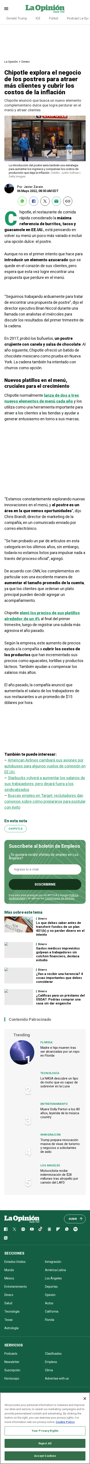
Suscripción (12, 1370)
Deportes (51, 1286)
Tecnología (49, 1073)
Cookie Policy (65, 1422)
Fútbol (53, 18)
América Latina (55, 1270)
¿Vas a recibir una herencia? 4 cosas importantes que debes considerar (59, 978)
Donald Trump (17, 18)
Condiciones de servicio (59, 898)
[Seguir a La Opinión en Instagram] (23, 1229)
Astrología (11, 1328)
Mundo (9, 1270)
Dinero (25, 61)
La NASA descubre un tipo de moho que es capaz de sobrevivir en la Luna (59, 1082)
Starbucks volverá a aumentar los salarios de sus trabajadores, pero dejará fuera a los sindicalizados (44, 784)
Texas (8, 1320)
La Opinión (11, 61)
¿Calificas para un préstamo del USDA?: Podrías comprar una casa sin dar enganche (60, 999)
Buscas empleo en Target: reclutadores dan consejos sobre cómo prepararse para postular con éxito (45, 801)
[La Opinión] (45, 8)
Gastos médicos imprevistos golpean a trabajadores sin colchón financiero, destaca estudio (58, 954)
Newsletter (11, 1362)
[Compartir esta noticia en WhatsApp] (22, 201)
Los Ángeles (50, 1165)
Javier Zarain (33, 187)
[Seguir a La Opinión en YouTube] (32, 1229)
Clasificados (53, 1353)
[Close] (85, 1398)
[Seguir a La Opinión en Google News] (49, 1229)
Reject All (45, 1443)
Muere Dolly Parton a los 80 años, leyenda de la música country (60, 1113)
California (51, 1311)
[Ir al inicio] (21, 1219)
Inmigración (50, 1134)
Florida (46, 1042)
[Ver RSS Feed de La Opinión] (5, 1238)
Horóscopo (11, 1378)
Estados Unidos (15, 1261)
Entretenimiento (54, 1103)
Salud (8, 1303)
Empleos (51, 1362)
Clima (49, 1370)
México (9, 1278)
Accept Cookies (45, 1455)
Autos (49, 1303)
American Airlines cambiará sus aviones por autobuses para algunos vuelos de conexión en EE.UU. (45, 766)
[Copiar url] (67, 201)
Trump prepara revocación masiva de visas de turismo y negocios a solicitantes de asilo (60, 1146)
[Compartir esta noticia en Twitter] (45, 201)
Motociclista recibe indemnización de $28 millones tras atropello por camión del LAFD (59, 1176)
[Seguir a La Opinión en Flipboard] (58, 1229)
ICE (38, 18)
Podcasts (10, 1353)
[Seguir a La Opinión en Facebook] (5, 1229)
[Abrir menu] (6, 9)
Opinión (50, 1295)
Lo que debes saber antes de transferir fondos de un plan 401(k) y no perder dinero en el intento (60, 929)
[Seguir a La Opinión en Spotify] (75, 1229)
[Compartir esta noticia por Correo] (56, 201)
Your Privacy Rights (45, 1430)
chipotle (15, 828)
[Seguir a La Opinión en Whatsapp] (66, 1229)
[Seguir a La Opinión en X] (14, 1229)
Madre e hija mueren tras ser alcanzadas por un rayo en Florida (60, 1051)
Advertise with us (57, 1378)
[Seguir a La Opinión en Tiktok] (40, 1229)
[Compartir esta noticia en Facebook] (33, 201)
